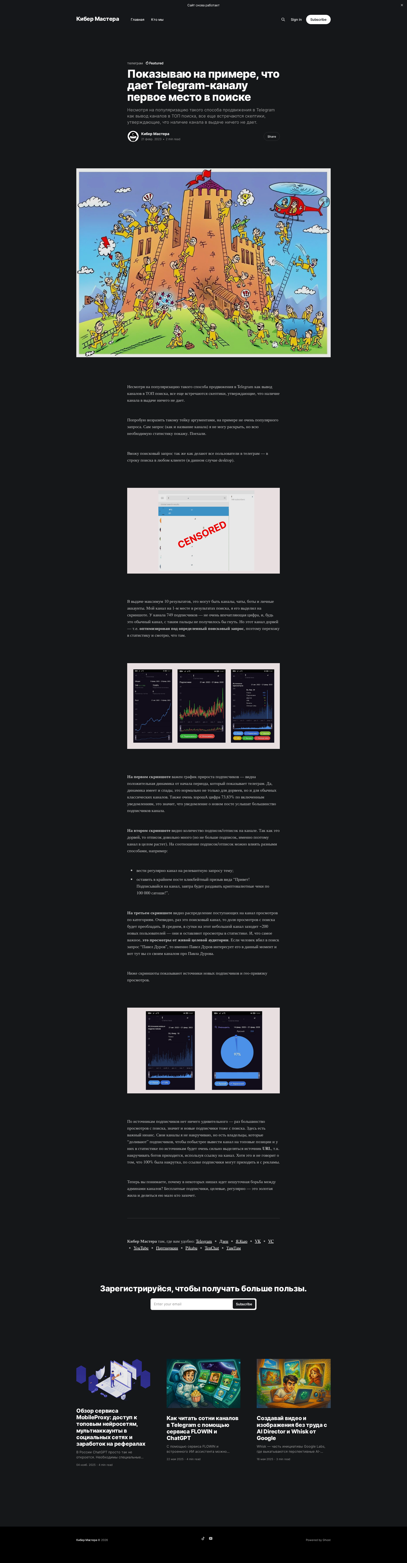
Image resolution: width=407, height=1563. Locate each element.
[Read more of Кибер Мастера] (133, 136)
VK (258, 1241)
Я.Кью (241, 1241)
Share (272, 136)
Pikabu (191, 1248)
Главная (137, 19)
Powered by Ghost (318, 1540)
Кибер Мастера (97, 19)
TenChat (212, 1248)
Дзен (223, 1241)
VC (271, 1241)
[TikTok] (203, 1538)
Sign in (296, 19)
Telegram (204, 1241)
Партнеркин (167, 1248)
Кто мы (157, 19)
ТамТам (233, 1248)
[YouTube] (210, 1538)
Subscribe (318, 19)
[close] (402, 5)
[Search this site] (283, 19)
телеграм (135, 63)
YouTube (141, 1248)
